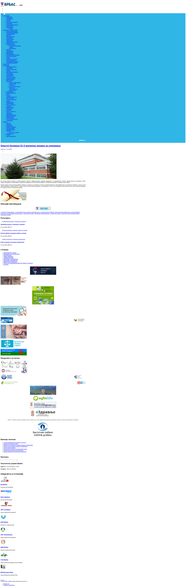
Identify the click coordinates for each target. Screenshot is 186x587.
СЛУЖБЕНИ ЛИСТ (8, 258)
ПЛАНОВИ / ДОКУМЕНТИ (10, 260)
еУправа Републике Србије (10, 443)
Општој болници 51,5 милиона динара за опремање (31, 145)
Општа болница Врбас (9, 447)
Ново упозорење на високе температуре (12, 242)
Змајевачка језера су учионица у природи (13, 224)
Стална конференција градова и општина (14, 442)
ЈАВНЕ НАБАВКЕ (8, 256)
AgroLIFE (5, 264)
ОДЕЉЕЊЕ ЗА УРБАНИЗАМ (11, 254)
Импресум (6, 583)
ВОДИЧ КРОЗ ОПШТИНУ (10, 262)
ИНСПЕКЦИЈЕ (7, 255)
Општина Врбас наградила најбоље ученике (13, 233)
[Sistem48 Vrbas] (43, 209)
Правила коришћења (9, 585)
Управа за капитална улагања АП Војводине (15, 446)
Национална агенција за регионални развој (15, 449)
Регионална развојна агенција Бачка (13, 450)
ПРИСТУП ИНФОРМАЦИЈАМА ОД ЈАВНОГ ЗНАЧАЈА (18, 263)
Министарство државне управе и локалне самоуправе (18, 445)
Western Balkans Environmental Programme (14, 451)
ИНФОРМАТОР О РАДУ (9, 252)
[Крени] (17, 460)
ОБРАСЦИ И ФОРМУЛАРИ (10, 259)
